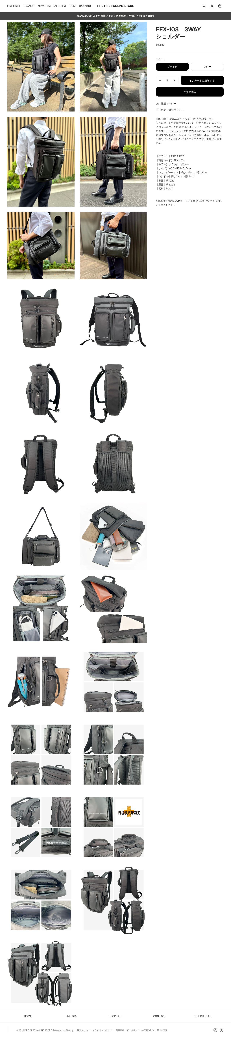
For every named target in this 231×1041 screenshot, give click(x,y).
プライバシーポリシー (103, 1030)
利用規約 (120, 1030)
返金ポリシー (83, 1030)
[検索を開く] (204, 6)
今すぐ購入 (190, 91)
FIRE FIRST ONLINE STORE (38, 1030)
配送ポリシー (133, 1030)
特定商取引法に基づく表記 (154, 1030)
